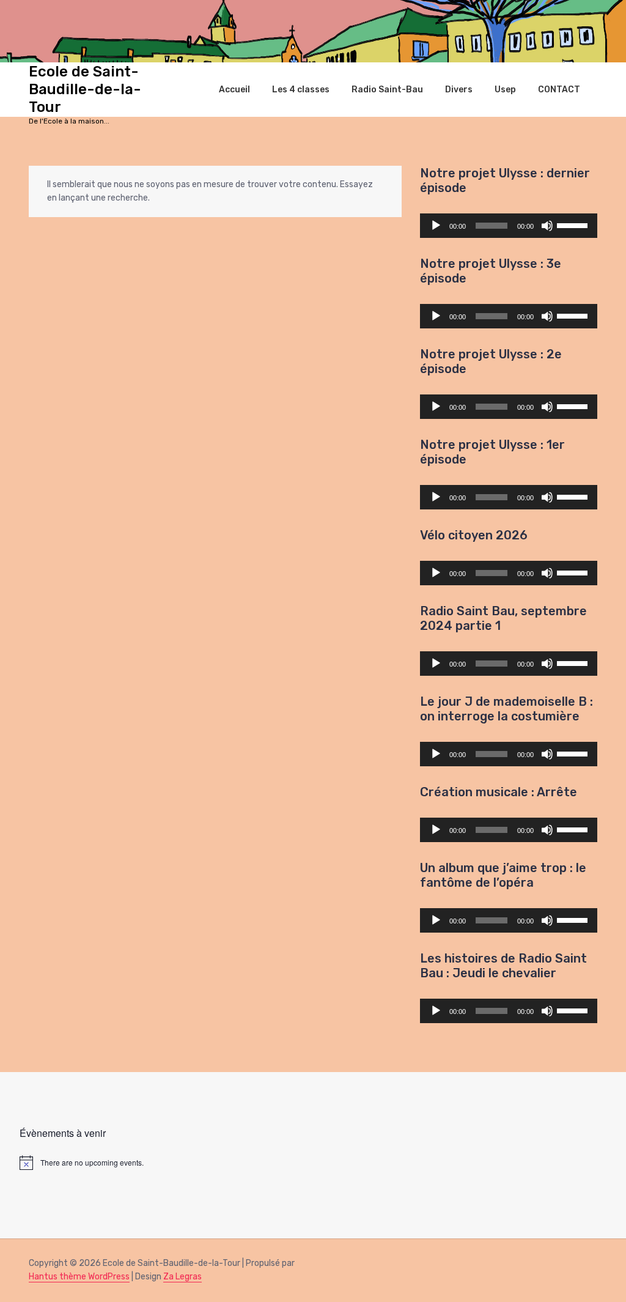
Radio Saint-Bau (387, 89)
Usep (505, 89)
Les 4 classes (301, 89)
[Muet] (547, 226)
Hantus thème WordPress (79, 1276)
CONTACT (559, 89)
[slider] (574, 224)
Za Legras (182, 1276)
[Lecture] (436, 226)
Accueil (234, 89)
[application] (508, 225)
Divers (459, 89)
